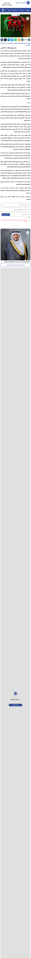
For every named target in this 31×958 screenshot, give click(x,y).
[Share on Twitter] (5, 39)
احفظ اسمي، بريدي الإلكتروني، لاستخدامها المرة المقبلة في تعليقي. (14, 220)
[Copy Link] (22, 39)
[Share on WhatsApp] (15, 39)
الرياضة (10, 10)
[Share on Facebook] (2, 39)
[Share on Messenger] (12, 39)
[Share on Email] (18, 39)
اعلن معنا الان (15, 705)
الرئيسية (28, 10)
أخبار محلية (21, 10)
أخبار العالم (15, 10)
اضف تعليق (5, 215)
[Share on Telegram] (8, 39)
